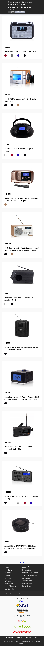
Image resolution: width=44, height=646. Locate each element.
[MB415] (22, 288)
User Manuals (10, 586)
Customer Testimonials (27, 579)
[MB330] (22, 338)
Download (9, 576)
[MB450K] (22, 189)
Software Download (30, 573)
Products (8, 570)
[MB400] (22, 42)
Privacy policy (10, 637)
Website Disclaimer (29, 576)
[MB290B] (22, 437)
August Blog (26, 567)
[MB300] (22, 89)
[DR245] (22, 536)
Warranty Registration (9, 582)
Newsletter (26, 570)
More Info (20, 12)
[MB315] (22, 387)
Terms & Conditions (32, 637)
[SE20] (22, 139)
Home (7, 567)
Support (8, 573)
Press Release (27, 586)
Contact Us (9, 589)
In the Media (27, 584)
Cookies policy (20, 637)
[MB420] (22, 238)
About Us (8, 578)
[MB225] (22, 487)
